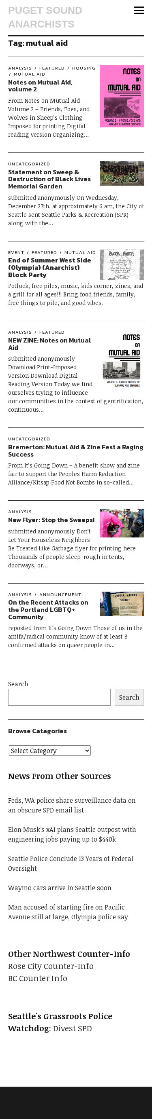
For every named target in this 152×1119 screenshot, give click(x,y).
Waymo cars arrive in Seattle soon (59, 887)
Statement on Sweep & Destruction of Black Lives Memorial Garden (49, 179)
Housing (84, 68)
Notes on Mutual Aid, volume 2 (40, 85)
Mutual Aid (29, 74)
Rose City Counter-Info (51, 965)
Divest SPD (72, 1028)
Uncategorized (29, 164)
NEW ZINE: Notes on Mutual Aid (49, 343)
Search (18, 683)
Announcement (60, 594)
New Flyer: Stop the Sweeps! (51, 520)
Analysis (20, 68)
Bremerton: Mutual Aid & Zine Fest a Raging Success (75, 450)
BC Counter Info (37, 978)
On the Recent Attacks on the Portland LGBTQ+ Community (48, 609)
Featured (52, 68)
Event (16, 252)
